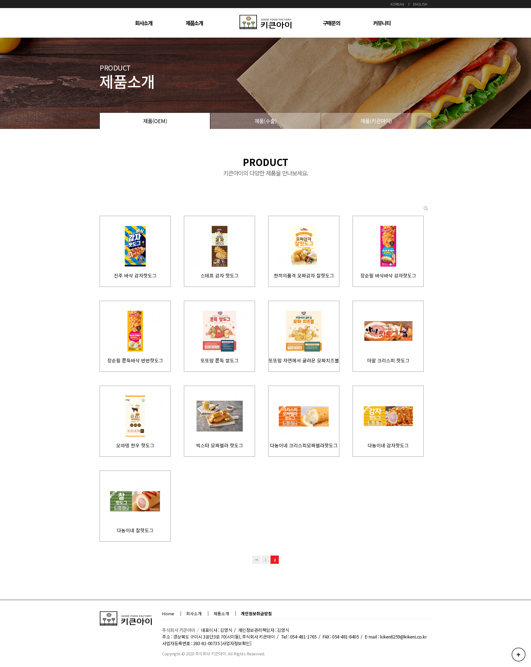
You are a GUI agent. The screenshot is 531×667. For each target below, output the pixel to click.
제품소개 (194, 23)
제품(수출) (265, 120)
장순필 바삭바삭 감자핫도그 (388, 275)
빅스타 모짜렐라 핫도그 (219, 445)
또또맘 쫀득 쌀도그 (220, 360)
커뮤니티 (382, 23)
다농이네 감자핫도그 (388, 445)
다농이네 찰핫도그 (135, 530)
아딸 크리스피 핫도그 (388, 360)
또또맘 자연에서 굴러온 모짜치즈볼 (304, 360)
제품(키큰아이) (376, 120)
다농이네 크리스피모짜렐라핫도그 (304, 445)
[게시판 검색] (426, 208)
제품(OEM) (155, 120)
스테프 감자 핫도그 (220, 275)
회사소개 (143, 23)
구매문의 (331, 23)
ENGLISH (420, 4)
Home (168, 613)
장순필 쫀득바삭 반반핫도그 (135, 360)
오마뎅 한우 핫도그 (135, 445)
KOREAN (397, 4)
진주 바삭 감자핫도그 (135, 275)
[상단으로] (518, 654)
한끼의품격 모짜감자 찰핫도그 (304, 275)
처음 (256, 560)
